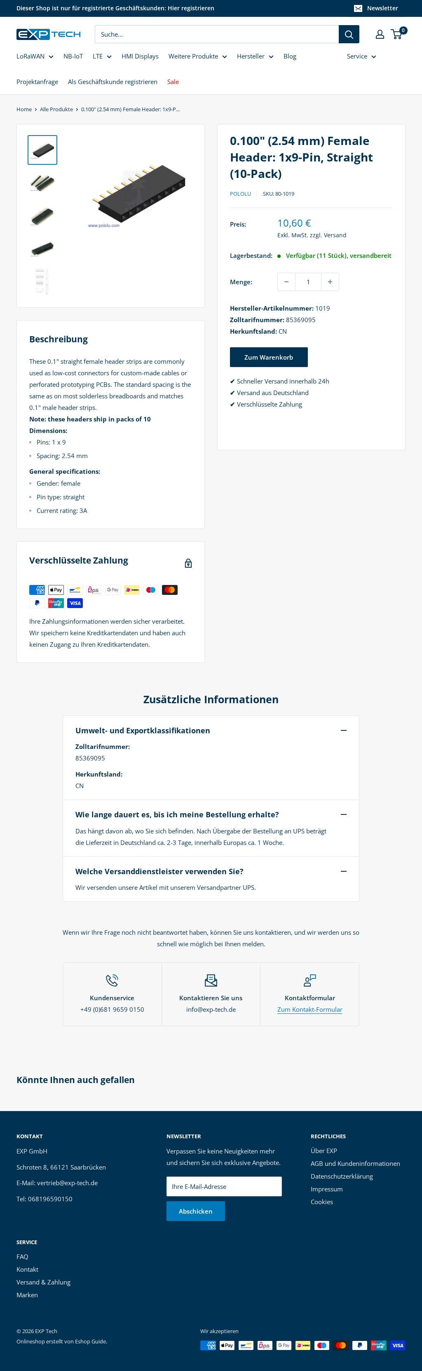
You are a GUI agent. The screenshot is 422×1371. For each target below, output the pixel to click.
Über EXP (324, 1150)
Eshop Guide (90, 1341)
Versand (335, 235)
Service (357, 56)
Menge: (241, 282)
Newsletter (382, 8)
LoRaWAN (30, 56)
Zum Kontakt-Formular (309, 1009)
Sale (173, 81)
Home (24, 109)
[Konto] (380, 34)
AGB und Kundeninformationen (355, 1163)
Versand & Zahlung (43, 1282)
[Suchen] (349, 34)
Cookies (322, 1202)
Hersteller (251, 56)
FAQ (22, 1256)
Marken (27, 1295)
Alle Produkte (56, 109)
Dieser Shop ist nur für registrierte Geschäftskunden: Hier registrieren (115, 8)
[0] (397, 34)
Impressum (327, 1189)
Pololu (240, 193)
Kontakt (27, 1269)
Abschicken (196, 1211)
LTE (98, 56)
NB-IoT (73, 56)
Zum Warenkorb (268, 357)
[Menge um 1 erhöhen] (330, 281)
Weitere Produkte (193, 56)
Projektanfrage (37, 81)
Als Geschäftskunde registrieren (112, 81)
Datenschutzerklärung (342, 1176)
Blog (290, 56)
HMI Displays (140, 56)
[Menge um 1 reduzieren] (286, 281)
